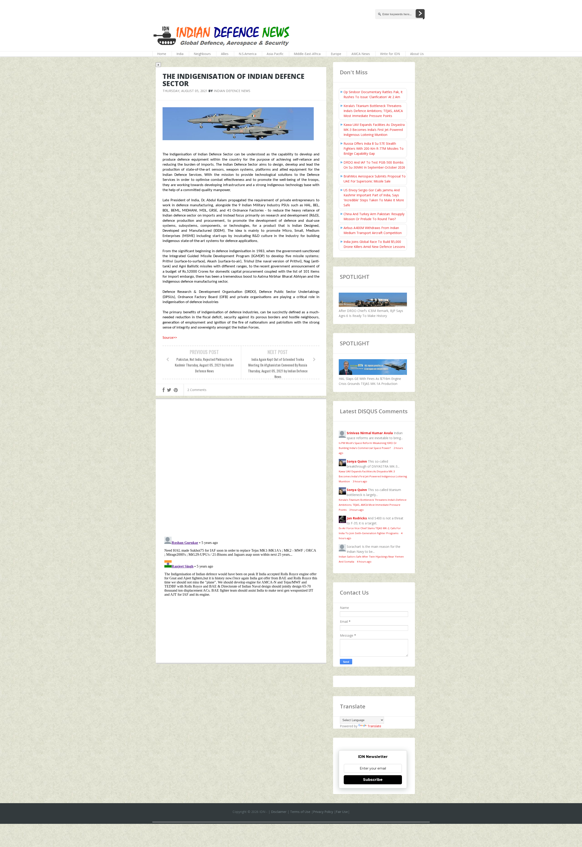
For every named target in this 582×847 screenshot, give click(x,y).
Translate (374, 726)
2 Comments (196, 390)
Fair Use (342, 812)
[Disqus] (241, 469)
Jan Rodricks (357, 518)
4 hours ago (364, 561)
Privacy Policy (323, 812)
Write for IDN (390, 54)
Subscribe (373, 779)
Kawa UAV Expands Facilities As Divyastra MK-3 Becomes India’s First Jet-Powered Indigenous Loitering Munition (374, 129)
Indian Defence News (232, 91)
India (179, 54)
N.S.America (247, 54)
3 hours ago (360, 481)
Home (161, 54)
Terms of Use (300, 812)
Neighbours (202, 54)
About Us (417, 54)
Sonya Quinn (357, 461)
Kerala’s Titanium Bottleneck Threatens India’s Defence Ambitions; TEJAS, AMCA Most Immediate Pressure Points (373, 111)
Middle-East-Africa (307, 54)
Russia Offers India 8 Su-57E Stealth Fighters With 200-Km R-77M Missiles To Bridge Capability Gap (374, 148)
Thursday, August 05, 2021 (185, 91)
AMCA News (360, 54)
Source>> (170, 338)
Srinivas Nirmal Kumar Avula (370, 433)
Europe (336, 54)
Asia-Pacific (275, 54)
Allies (224, 54)
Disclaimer (278, 812)
